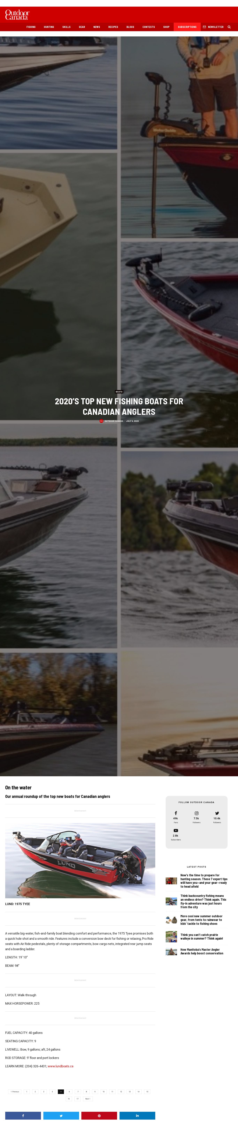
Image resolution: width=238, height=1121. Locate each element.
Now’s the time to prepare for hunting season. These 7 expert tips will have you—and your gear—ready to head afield (204, 880)
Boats (119, 391)
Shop (166, 26)
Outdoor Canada (114, 421)
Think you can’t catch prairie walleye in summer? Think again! (202, 936)
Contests (149, 26)
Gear (82, 26)
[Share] (23, 1116)
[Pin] (99, 1116)
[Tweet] (61, 1116)
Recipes (113, 26)
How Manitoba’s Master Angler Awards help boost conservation (202, 951)
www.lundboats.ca (60, 1066)
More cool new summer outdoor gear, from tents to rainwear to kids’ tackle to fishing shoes (201, 919)
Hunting (49, 26)
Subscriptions (187, 26)
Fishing (31, 26)
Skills (66, 26)
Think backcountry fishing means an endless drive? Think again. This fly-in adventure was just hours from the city (203, 901)
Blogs (130, 26)
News (96, 26)
